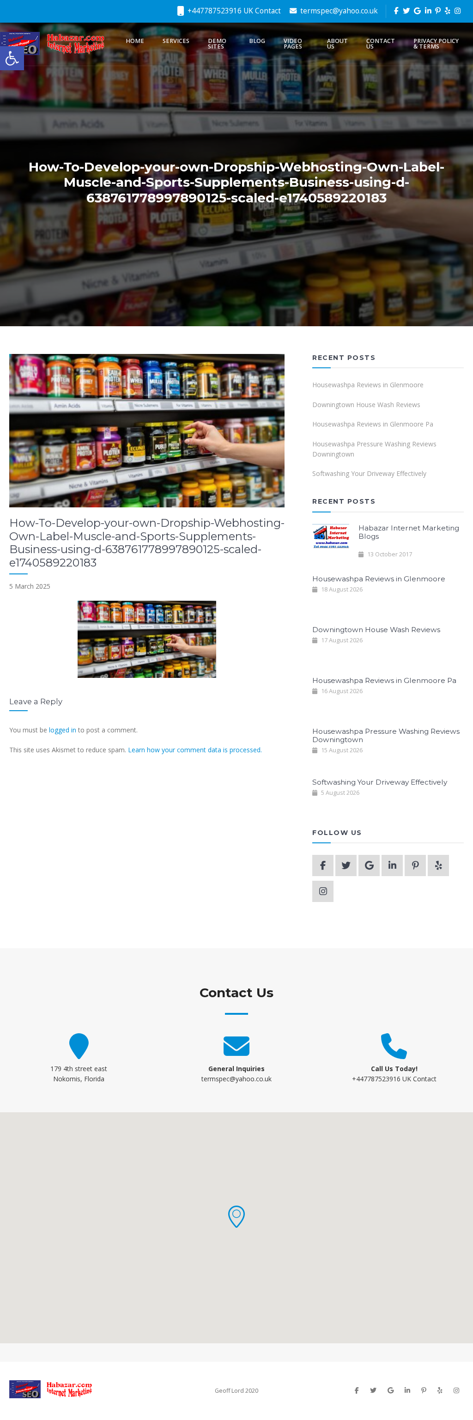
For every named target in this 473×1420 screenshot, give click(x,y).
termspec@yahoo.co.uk (338, 11)
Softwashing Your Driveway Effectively (369, 473)
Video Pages (293, 44)
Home (135, 41)
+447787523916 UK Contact (233, 11)
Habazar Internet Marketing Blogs (408, 532)
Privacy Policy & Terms (436, 44)
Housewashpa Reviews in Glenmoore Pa (372, 424)
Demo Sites (217, 44)
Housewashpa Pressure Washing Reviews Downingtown (374, 448)
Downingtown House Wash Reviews (366, 404)
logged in (62, 729)
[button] (236, 1216)
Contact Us (380, 44)
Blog (257, 41)
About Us (337, 44)
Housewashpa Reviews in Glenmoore (368, 384)
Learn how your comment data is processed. (195, 749)
